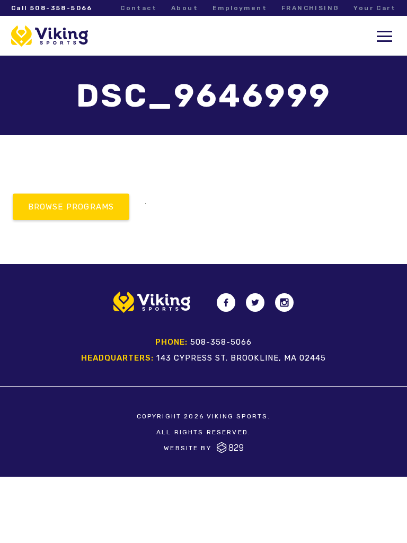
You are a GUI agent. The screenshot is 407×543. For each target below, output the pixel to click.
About (184, 8)
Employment (240, 8)
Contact (138, 8)
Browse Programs (71, 207)
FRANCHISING (310, 8)
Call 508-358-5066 (52, 8)
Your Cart (374, 8)
